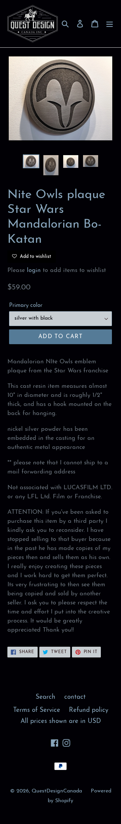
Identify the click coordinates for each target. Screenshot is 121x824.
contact (75, 697)
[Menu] (109, 23)
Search (45, 697)
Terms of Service (36, 710)
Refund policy (88, 710)
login (34, 271)
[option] (31, 162)
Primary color (25, 305)
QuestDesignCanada (57, 791)
